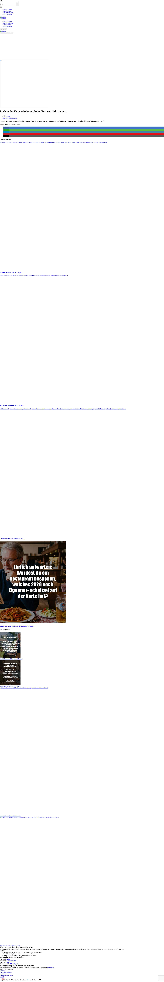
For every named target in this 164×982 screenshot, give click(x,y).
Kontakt (2, 977)
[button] (6, 127)
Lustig (8, 959)
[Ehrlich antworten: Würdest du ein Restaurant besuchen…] (33, 622)
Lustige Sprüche (7, 21)
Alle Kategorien (7, 26)
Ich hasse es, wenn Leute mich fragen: (11, 272)
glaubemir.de (50, 967)
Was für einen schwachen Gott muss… (10, 945)
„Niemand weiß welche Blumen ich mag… (12, 538)
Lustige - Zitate (7, 118)
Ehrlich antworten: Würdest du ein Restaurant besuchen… (17, 626)
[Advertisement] (82, 47)
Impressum (3, 973)
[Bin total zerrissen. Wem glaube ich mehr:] (10, 657)
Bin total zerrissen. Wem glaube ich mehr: (11, 659)
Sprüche (14, 118)
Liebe (7, 962)
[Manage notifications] (3, 979)
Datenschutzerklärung (6, 972)
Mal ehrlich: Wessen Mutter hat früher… (12, 405)
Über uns (2, 970)
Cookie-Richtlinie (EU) (6, 975)
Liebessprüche (7, 24)
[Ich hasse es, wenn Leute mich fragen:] (10, 684)
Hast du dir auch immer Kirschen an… (10, 816)
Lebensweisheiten (8, 23)
